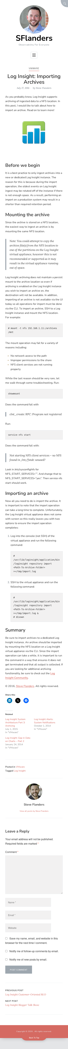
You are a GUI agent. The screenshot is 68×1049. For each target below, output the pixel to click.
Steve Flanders (43, 88)
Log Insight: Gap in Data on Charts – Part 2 (17, 739)
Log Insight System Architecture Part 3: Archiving (15, 722)
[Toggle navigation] (34, 55)
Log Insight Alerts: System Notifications (44, 721)
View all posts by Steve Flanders (34, 811)
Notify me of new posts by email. (28, 959)
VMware (34, 68)
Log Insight (20, 770)
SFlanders (34, 38)
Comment (11, 852)
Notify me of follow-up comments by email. (34, 951)
